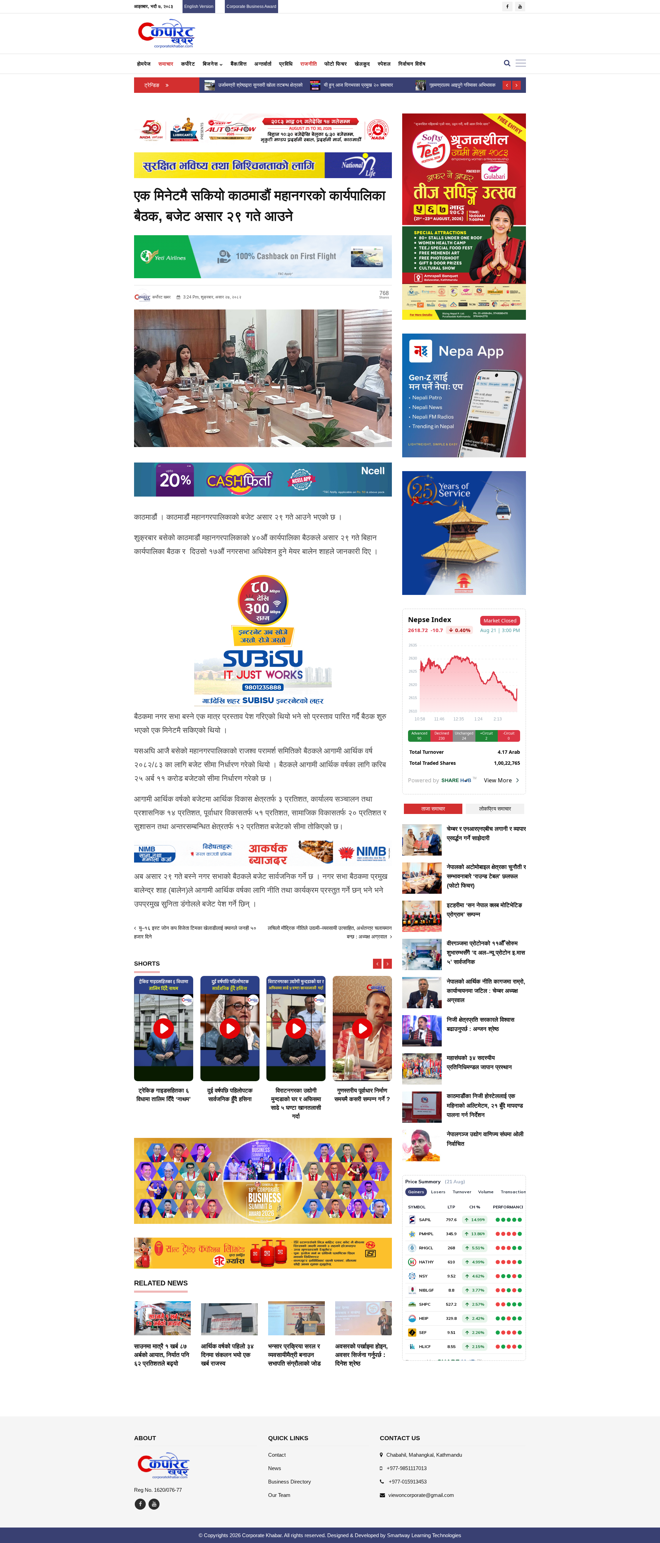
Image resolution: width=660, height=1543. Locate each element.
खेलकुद (362, 64)
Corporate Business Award (251, 6)
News (274, 1468)
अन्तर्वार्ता (263, 64)
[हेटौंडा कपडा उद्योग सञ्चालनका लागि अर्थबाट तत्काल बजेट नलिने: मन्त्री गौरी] (420, 85)
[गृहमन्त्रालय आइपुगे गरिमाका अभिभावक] (315, 85)
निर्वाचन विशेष (412, 64)
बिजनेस (211, 64)
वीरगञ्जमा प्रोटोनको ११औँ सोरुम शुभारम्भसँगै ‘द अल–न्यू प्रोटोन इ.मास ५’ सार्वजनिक (486, 952)
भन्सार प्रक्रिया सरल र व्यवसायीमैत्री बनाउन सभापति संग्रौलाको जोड (294, 1355)
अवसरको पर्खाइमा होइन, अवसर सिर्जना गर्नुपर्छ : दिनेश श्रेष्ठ (361, 1355)
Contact (277, 1455)
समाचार (166, 64)
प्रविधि (286, 64)
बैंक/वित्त (239, 64)
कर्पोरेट (188, 64)
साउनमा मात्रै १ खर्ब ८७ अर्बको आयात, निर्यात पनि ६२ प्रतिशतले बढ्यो (161, 1355)
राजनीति (308, 64)
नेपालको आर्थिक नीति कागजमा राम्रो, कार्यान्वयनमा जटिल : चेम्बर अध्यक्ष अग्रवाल (486, 990)
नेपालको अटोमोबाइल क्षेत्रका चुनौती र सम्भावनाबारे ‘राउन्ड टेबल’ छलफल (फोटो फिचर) (486, 876)
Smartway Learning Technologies (424, 1535)
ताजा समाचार (433, 809)
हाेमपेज (144, 64)
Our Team (279, 1495)
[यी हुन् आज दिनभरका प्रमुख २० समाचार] (210, 85)
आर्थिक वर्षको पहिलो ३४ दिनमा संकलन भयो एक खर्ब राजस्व (227, 1355)
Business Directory (289, 1482)
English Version (198, 6)
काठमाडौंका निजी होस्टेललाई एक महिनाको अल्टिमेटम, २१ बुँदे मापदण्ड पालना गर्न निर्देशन (485, 1105)
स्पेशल (384, 64)
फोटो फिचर (335, 64)
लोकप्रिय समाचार (495, 809)
